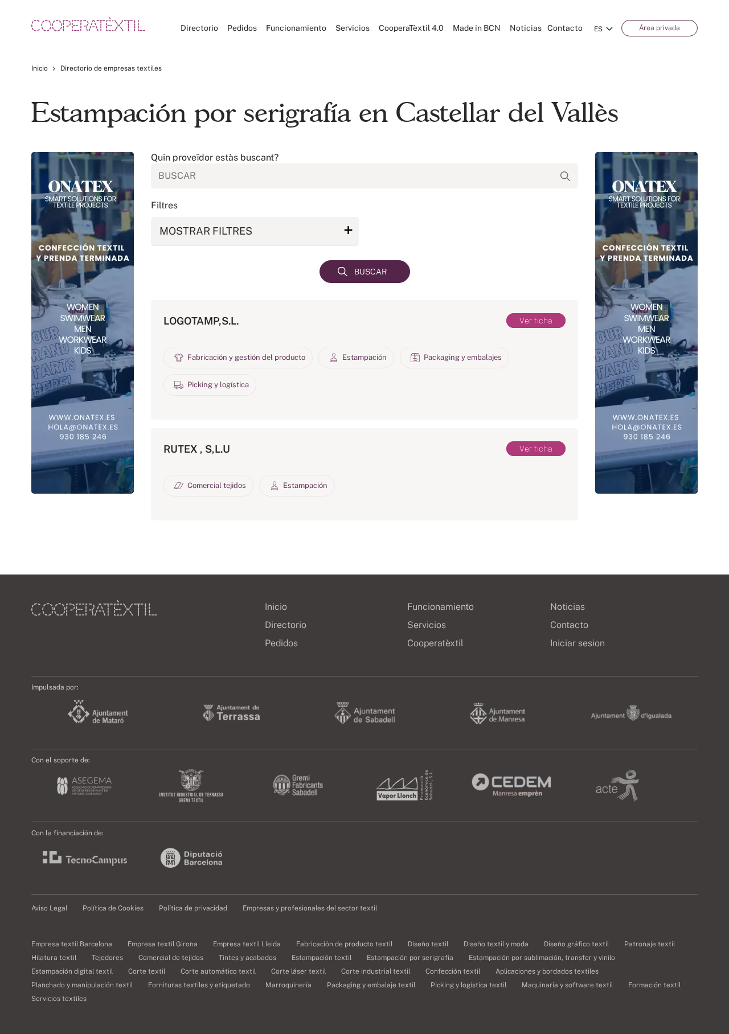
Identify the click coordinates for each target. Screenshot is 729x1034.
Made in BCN (477, 27)
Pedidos (242, 27)
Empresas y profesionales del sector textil (310, 908)
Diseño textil (428, 944)
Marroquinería (288, 985)
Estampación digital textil (72, 971)
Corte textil (146, 971)
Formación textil (654, 985)
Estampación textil (321, 958)
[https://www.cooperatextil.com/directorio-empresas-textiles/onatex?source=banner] (82, 323)
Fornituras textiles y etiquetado (199, 985)
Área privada (659, 28)
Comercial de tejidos (170, 958)
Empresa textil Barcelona (71, 944)
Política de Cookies (113, 908)
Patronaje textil (649, 944)
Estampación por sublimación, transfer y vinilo (542, 958)
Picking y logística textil (468, 985)
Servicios (352, 27)
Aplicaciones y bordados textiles (547, 971)
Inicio (39, 68)
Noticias (526, 27)
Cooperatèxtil (435, 643)
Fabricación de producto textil (344, 944)
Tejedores (107, 958)
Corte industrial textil (375, 971)
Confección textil (452, 971)
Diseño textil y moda (496, 944)
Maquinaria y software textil (567, 985)
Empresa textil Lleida (247, 944)
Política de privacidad (193, 908)
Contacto (565, 27)
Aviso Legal (49, 908)
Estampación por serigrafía (410, 958)
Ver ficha (535, 320)
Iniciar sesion (577, 643)
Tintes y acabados (247, 958)
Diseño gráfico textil (576, 944)
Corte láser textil (298, 971)
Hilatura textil (53, 958)
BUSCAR (370, 271)
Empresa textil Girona (163, 944)
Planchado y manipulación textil (82, 985)
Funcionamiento (296, 27)
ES (598, 29)
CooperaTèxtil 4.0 (411, 27)
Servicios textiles (59, 999)
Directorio (199, 27)
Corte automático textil (218, 971)
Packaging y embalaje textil (371, 985)
